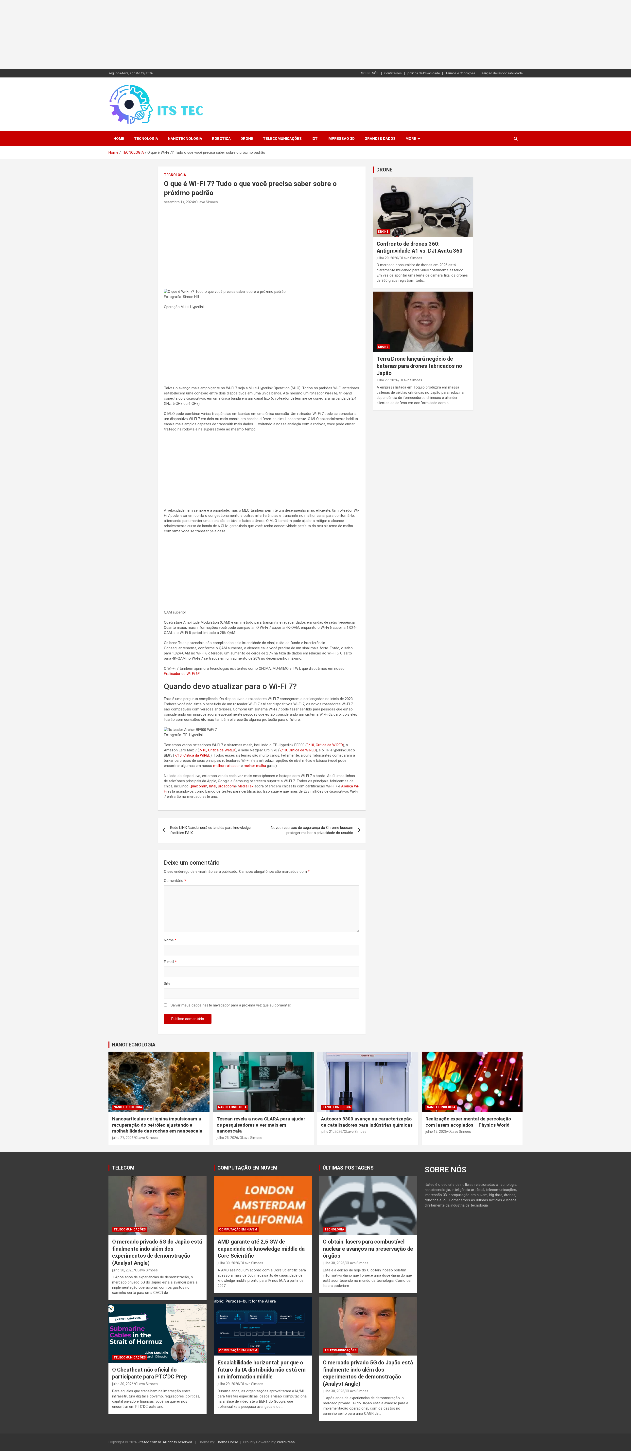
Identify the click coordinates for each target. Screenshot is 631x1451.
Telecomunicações (282, 138)
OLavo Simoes (206, 202)
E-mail (170, 962)
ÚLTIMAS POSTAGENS (348, 1168)
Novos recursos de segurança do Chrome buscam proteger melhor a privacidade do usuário (312, 830)
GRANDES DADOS (380, 138)
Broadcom (226, 786)
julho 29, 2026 (387, 258)
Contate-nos (393, 73)
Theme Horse (227, 1442)
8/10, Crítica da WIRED (325, 745)
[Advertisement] (148, 34)
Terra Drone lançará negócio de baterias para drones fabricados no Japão (419, 366)
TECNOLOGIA (146, 138)
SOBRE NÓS (370, 73)
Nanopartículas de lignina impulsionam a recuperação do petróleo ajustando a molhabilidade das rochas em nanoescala (157, 1125)
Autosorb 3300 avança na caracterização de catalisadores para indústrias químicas (367, 1122)
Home (118, 138)
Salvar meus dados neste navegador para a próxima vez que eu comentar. (231, 1005)
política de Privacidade (423, 73)
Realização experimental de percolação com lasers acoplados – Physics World (468, 1122)
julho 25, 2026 (227, 1138)
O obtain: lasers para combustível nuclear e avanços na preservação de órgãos (368, 1249)
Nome (170, 940)
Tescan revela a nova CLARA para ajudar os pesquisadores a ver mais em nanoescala (261, 1125)
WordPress (286, 1442)
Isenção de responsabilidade (502, 73)
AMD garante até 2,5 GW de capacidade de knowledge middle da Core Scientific (261, 1249)
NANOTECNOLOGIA (185, 138)
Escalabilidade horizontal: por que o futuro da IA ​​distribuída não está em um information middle (262, 1369)
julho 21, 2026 (331, 1132)
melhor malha (255, 765)
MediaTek (245, 786)
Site (167, 983)
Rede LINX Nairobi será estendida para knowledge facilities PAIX (210, 830)
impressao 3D (341, 138)
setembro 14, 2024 (179, 202)
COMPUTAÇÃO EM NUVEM (247, 1168)
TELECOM (123, 1168)
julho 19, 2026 (436, 1132)
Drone (247, 138)
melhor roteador (226, 765)
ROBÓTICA (221, 138)
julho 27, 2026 (387, 380)
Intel (212, 786)
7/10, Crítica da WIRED (217, 750)
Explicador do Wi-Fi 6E (182, 673)
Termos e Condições (460, 73)
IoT (315, 138)
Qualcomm (198, 786)
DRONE (384, 170)
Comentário (175, 880)
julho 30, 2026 (123, 1270)
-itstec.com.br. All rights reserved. (165, 1442)
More (410, 138)
